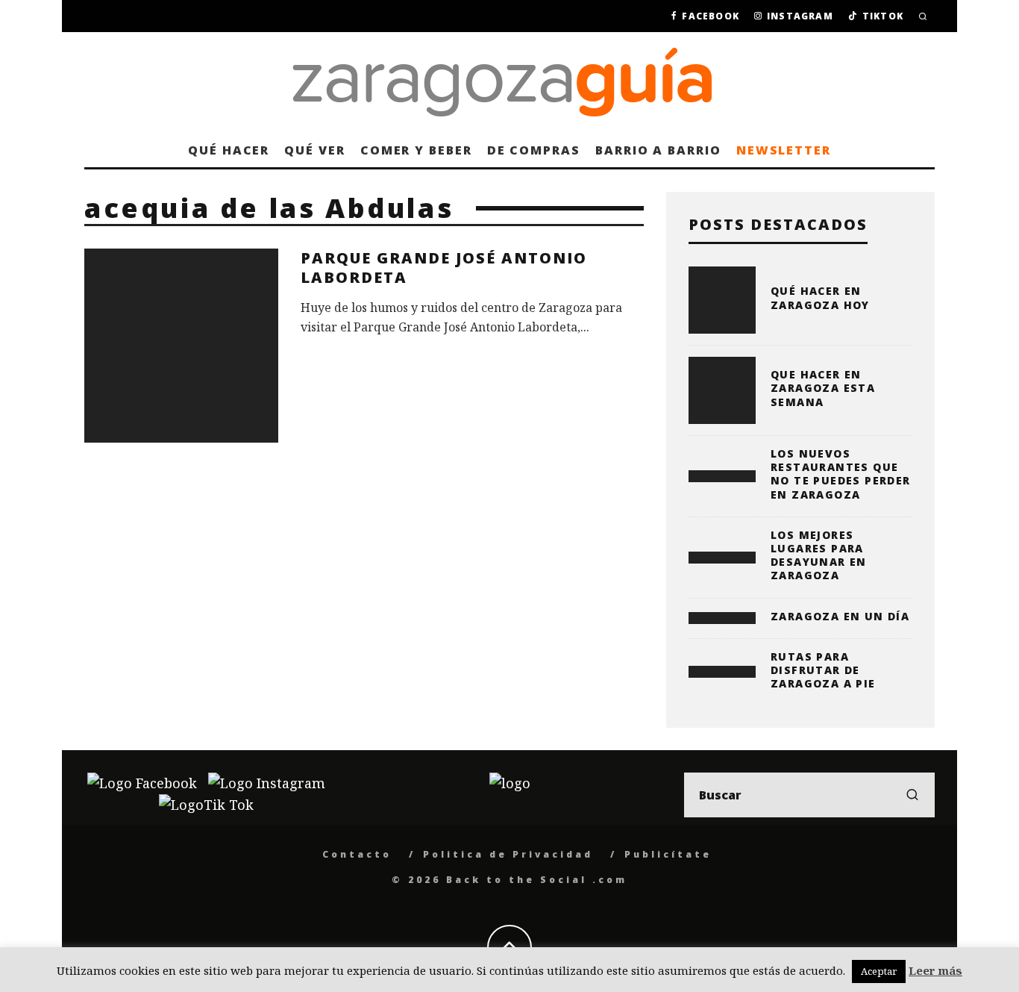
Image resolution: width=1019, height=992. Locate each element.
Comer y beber (416, 150)
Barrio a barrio (658, 150)
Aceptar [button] (879, 971)
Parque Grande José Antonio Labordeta (444, 267)
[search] (912, 795)
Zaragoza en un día (840, 616)
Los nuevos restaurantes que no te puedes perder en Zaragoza (841, 474)
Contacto (357, 854)
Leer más (935, 970)
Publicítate (668, 854)
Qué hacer (228, 150)
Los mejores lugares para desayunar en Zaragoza (819, 555)
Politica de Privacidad (508, 854)
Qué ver (314, 150)
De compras (533, 150)
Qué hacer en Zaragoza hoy (820, 297)
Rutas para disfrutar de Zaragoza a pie (823, 669)
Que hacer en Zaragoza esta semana (823, 387)
